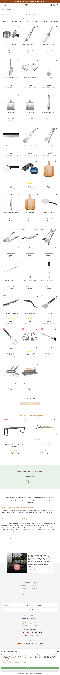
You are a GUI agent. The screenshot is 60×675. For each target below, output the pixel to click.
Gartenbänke (23, 595)
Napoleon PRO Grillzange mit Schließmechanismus (11, 314)
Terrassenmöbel (35, 591)
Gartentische (34, 588)
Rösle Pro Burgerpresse (11, 44)
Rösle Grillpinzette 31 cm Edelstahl (11, 212)
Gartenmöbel (23, 585)
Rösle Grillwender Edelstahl (49, 44)
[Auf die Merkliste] (18, 27)
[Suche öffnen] (5, 5)
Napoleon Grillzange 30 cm (11, 280)
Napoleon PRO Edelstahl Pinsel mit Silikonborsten (49, 281)
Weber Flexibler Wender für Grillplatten (11, 347)
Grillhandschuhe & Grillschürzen (20, 21)
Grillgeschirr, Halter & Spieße (39, 21)
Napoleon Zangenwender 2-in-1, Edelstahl (49, 113)
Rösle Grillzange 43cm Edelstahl (30, 44)
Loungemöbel (23, 588)
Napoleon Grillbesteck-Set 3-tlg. (49, 247)
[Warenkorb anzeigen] (57, 5)
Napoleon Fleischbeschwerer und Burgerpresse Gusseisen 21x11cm (30, 382)
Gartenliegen (34, 595)
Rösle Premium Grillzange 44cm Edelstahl (30, 146)
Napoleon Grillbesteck (8, 539)
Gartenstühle (23, 591)
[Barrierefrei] (51, 5)
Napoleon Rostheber (30, 313)
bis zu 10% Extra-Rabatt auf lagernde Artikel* (32, 1)
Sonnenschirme (24, 598)
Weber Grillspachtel (49, 313)
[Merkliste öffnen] (54, 5)
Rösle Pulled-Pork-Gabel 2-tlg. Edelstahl (30, 78)
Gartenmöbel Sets (35, 585)
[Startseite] (29, 5)
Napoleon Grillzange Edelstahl (30, 280)
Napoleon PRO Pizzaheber (49, 212)
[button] (56, 435)
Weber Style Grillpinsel (49, 347)
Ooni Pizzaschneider (11, 145)
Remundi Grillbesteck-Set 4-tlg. (30, 347)
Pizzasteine (6, 21)
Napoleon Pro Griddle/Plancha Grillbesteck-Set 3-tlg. (11, 382)
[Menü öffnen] (2, 5)
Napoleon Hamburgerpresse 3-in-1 (30, 179)
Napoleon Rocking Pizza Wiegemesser (29, 247)
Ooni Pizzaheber (49, 77)
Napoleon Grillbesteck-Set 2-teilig (11, 247)
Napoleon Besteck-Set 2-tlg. (49, 145)
